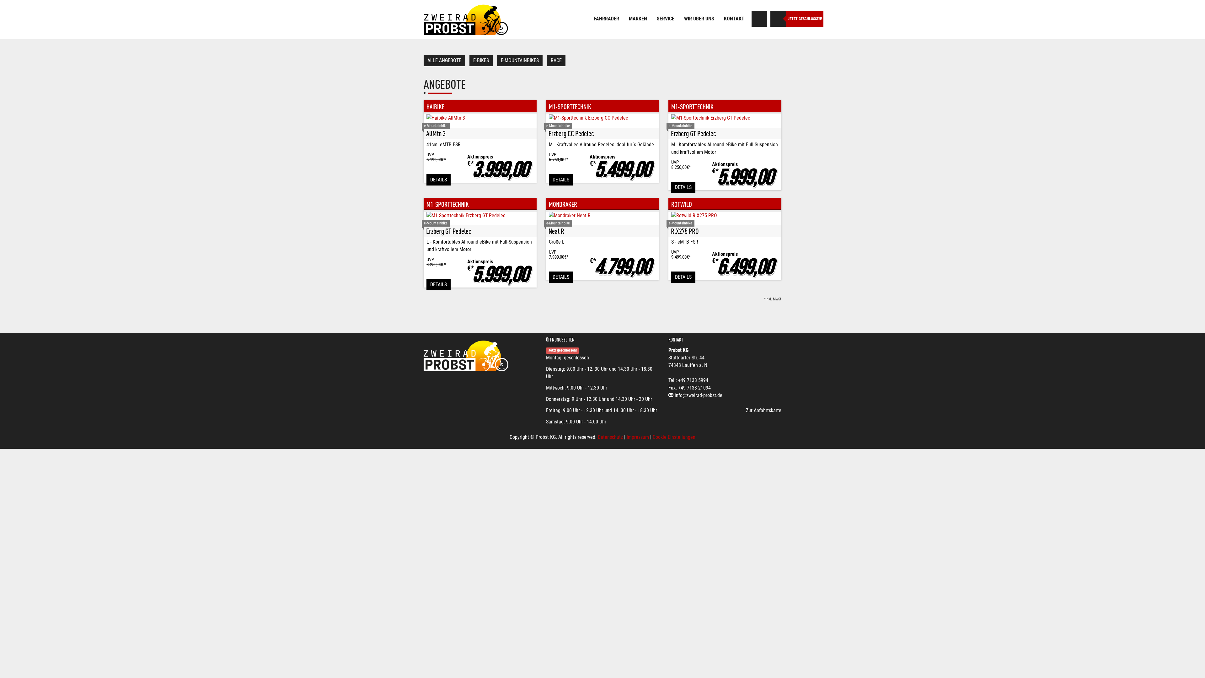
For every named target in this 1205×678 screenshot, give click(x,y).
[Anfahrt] (759, 19)
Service (665, 19)
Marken (638, 19)
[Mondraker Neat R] (602, 215)
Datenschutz (610, 437)
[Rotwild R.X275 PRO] (724, 215)
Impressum (638, 437)
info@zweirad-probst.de (698, 395)
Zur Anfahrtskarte (763, 410)
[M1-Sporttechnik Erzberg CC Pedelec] (602, 118)
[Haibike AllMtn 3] (480, 118)
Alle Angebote (444, 60)
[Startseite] (466, 19)
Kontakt (734, 19)
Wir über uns (699, 19)
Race (556, 60)
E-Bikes (481, 60)
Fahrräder (606, 19)
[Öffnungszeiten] (778, 19)
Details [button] (438, 180)
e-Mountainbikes (520, 60)
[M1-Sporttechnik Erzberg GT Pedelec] (724, 118)
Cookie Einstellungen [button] (674, 437)
